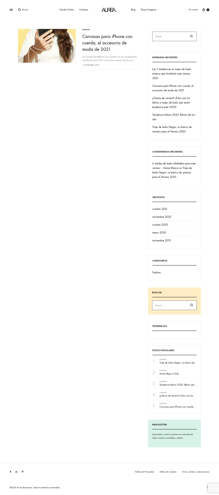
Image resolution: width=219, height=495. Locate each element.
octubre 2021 (160, 209)
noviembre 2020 (161, 217)
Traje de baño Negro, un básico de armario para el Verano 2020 (172, 172)
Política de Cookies (168, 471)
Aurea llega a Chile (169, 373)
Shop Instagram (148, 9)
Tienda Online (66, 9)
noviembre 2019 (161, 240)
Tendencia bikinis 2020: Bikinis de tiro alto (180, 384)
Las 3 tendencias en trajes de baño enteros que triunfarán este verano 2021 (171, 74)
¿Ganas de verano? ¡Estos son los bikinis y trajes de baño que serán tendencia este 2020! (171, 102)
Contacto (83, 9)
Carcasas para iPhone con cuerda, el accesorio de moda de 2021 (107, 43)
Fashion (86, 30)
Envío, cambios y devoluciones (195, 471)
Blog (133, 9)
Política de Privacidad (144, 471)
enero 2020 (159, 232)
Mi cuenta (193, 9)
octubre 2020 (160, 224)
